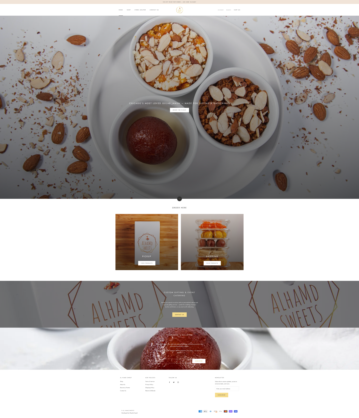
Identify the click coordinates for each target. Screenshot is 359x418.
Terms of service (149, 381)
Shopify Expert (134, 413)
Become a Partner (125, 388)
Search (228, 10)
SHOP (129, 10)
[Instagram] (178, 382)
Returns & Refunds (150, 391)
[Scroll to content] (179, 198)
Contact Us (154, 10)
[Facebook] (169, 382)
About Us (122, 384)
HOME (121, 10)
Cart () (237, 10)
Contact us (179, 314)
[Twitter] (173, 382)
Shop (121, 381)
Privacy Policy (149, 384)
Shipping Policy (149, 388)
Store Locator (140, 10)
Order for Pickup (179, 110)
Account (221, 10)
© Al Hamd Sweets (128, 410)
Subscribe (199, 361)
